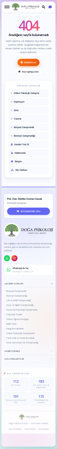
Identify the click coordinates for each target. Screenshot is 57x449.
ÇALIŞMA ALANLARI (14, 283)
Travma (17, 118)
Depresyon (19, 101)
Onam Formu (30, 429)
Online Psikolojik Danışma (26, 93)
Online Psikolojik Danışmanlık (20, 333)
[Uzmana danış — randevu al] (50, 7)
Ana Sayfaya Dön (30, 71)
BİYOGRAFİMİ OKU (30, 211)
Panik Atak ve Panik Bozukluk (20, 338)
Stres (16, 110)
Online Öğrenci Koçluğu (17, 319)
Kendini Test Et (21, 144)
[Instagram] (14, 258)
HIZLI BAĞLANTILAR (14, 359)
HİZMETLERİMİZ (12, 351)
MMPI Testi (11, 323)
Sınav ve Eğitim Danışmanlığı (19, 305)
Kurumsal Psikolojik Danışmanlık (21, 309)
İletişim (18, 161)
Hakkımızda (20, 152)
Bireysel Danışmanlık (24, 127)
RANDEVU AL (30, 62)
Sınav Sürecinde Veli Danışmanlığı (22, 342)
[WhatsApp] (7, 258)
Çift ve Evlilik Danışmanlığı (18, 300)
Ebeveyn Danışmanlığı (24, 135)
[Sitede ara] (43, 7)
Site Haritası (21, 169)
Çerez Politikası (15, 429)
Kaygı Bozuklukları (15, 328)
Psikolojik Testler (14, 314)
